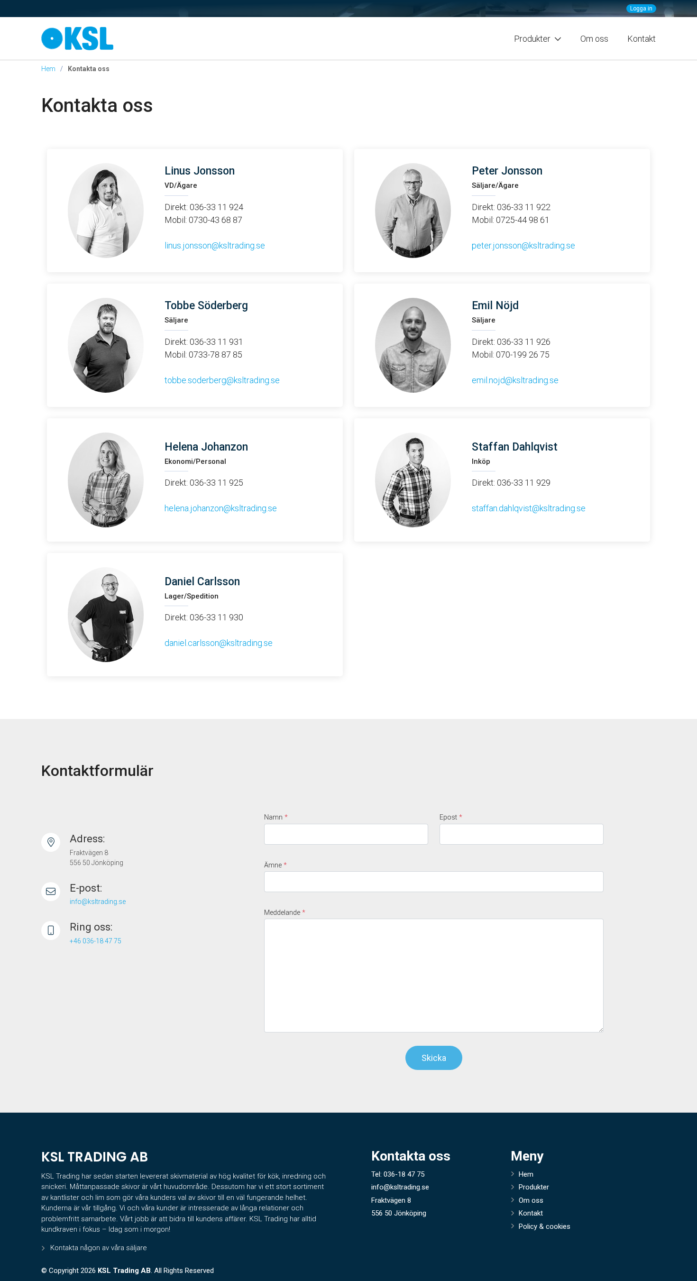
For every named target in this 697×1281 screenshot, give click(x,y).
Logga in (641, 8)
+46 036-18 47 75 (95, 941)
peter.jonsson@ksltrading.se (523, 245)
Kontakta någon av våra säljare (98, 1248)
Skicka (434, 1058)
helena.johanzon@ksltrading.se (221, 508)
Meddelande (284, 913)
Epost (451, 817)
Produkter (534, 1187)
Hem (48, 69)
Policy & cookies (544, 1226)
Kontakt (641, 39)
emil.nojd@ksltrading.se (515, 380)
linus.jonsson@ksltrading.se (215, 245)
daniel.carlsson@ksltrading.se (219, 643)
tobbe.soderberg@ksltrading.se (222, 380)
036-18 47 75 (404, 1174)
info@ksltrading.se (98, 901)
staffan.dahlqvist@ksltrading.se (529, 508)
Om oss (594, 39)
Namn (276, 817)
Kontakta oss (97, 105)
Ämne (275, 865)
